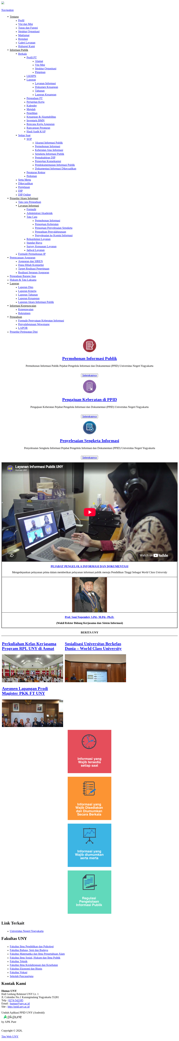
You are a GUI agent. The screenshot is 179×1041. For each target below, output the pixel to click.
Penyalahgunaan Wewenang (33, 324)
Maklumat (23, 35)
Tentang (14, 16)
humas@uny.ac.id (20, 1003)
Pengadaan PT (35, 98)
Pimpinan (40, 72)
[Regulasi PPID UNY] (89, 912)
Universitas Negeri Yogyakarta (27, 931)
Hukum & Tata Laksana (23, 279)
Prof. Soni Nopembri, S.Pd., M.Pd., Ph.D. (89, 617)
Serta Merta (24, 179)
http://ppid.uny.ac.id (19, 1006)
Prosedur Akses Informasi (24, 198)
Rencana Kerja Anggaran (41, 124)
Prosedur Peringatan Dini (24, 331)
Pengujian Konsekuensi (48, 161)
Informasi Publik (19, 49)
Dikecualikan (25, 183)
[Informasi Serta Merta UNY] (89, 865)
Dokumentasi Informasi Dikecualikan (55, 168)
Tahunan (40, 90)
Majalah (31, 109)
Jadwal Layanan (36, 250)
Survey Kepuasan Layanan (41, 246)
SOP (29, 138)
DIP (20, 190)
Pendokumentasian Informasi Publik (55, 164)
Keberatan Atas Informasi (49, 150)
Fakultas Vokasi (18, 972)
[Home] (2, 3)
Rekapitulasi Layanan (39, 239)
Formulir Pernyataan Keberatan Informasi (41, 320)
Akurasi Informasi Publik (49, 142)
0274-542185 (15, 1000)
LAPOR (23, 327)
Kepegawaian (25, 309)
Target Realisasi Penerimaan (33, 268)
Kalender (32, 105)
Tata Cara (32, 216)
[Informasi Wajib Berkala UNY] (89, 819)
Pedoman (32, 176)
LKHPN (31, 76)
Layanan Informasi (45, 83)
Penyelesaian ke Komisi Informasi (54, 235)
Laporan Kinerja (27, 291)
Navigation (7, 10)
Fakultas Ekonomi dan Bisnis (26, 968)
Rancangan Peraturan (38, 127)
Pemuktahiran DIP (45, 157)
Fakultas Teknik (18, 961)
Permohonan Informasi (47, 146)
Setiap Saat (24, 135)
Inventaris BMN (36, 120)
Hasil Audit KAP (36, 131)
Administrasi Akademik (40, 213)
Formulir (31, 209)
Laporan (31, 79)
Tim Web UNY (10, 1036)
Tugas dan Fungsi (28, 27)
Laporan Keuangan (45, 94)
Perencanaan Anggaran (22, 257)
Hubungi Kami (26, 46)
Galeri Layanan (26, 42)
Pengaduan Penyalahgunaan (50, 231)
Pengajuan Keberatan (47, 224)
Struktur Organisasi (29, 31)
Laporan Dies (25, 287)
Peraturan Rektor (36, 172)
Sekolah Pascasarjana (21, 976)
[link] (89, 365)
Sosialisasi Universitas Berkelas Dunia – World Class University (93, 646)
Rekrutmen (24, 313)
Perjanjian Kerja (35, 101)
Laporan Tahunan (28, 294)
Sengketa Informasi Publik (49, 153)
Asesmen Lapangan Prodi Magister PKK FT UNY (25, 691)
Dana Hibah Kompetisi (31, 264)
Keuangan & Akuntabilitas (41, 116)
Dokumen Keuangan (46, 87)
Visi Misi (40, 64)
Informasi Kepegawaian (23, 305)
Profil (21, 20)
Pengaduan (16, 316)
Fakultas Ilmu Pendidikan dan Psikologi (32, 946)
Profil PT (32, 57)
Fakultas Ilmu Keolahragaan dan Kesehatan (34, 965)
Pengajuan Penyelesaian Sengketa (53, 227)
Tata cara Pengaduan (29, 201)
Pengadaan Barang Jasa (23, 276)
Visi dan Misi (25, 24)
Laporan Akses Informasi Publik (36, 302)
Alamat (39, 61)
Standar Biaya (34, 242)
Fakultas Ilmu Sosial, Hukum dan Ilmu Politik (35, 957)
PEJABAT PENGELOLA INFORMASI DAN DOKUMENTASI (89, 566)
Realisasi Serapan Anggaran (33, 272)
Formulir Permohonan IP (32, 253)
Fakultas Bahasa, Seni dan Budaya (29, 950)
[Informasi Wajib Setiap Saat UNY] (89, 772)
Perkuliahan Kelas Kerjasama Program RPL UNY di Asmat (29, 646)
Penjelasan (24, 187)
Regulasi (23, 38)
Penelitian (32, 113)
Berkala (22, 53)
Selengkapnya (89, 375)
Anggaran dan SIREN (30, 261)
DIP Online (24, 194)
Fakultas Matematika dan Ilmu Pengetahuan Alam (37, 953)
